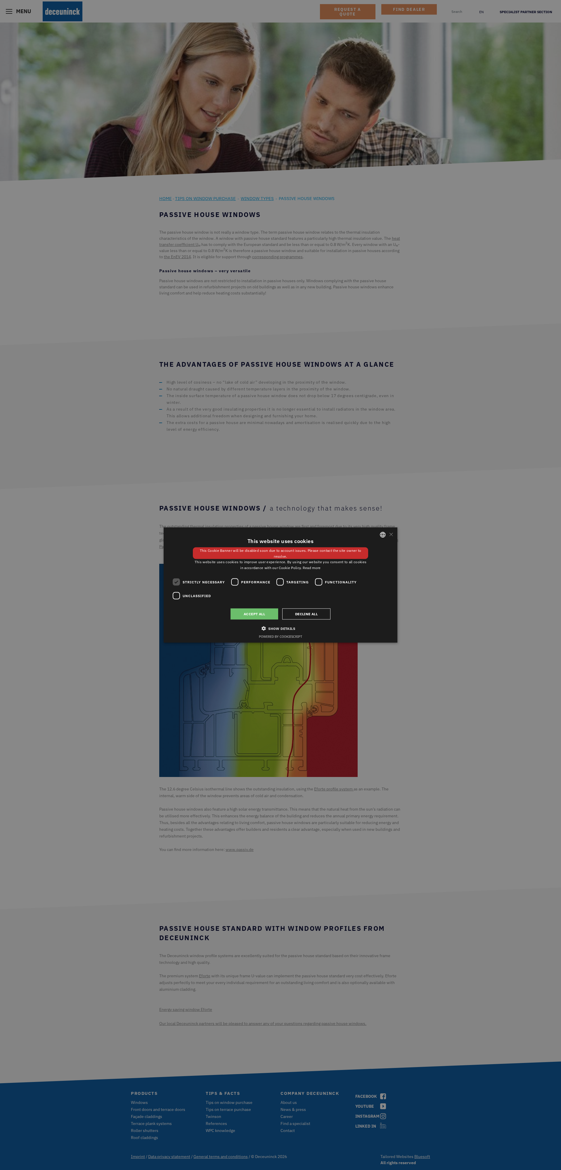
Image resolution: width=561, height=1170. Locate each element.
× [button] (391, 534)
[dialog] (280, 585)
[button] (280, 628)
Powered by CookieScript (280, 637)
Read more (312, 568)
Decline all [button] (306, 614)
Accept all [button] (254, 614)
